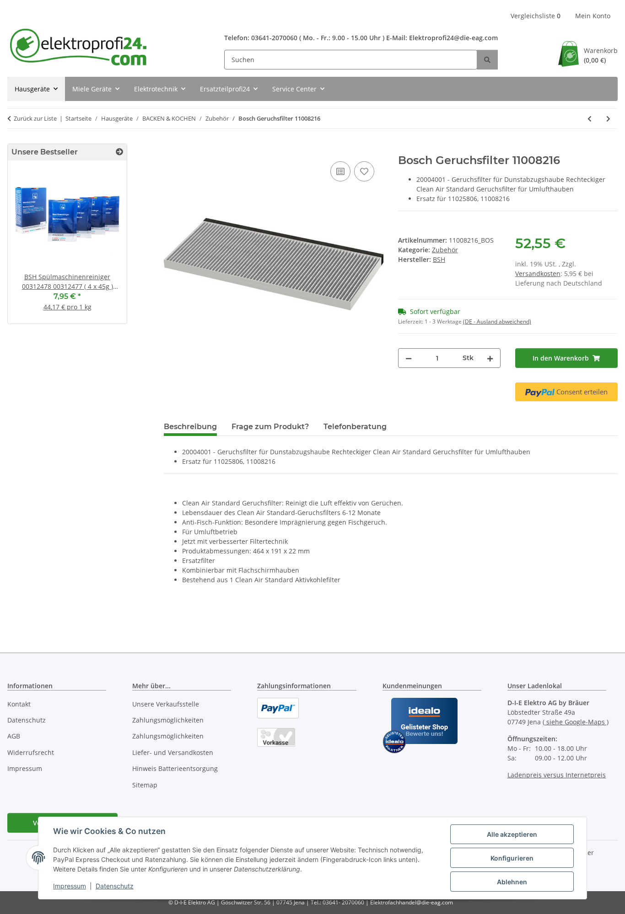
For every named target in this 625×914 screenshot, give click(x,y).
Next (104, 245)
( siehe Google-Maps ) (576, 721)
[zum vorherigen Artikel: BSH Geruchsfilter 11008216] (589, 118)
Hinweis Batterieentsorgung (175, 768)
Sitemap (144, 785)
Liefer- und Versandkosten (172, 752)
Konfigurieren (511, 858)
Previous (30, 245)
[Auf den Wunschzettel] (364, 171)
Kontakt (19, 704)
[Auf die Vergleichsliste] (340, 171)
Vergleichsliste (535, 15)
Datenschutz (115, 886)
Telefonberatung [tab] (355, 426)
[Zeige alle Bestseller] (119, 152)
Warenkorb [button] (601, 55)
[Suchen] (487, 59)
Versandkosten (537, 273)
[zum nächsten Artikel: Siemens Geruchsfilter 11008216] (608, 118)
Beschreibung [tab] (190, 426)
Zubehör (445, 249)
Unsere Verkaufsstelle (165, 704)
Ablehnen (512, 882)
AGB (13, 736)
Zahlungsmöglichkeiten (168, 720)
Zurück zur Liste (35, 118)
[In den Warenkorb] (171, 149)
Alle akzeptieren (512, 834)
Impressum (69, 886)
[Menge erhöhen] (490, 358)
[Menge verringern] (409, 358)
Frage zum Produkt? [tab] (270, 426)
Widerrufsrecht (30, 752)
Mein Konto (592, 15)
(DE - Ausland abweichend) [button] (497, 321)
